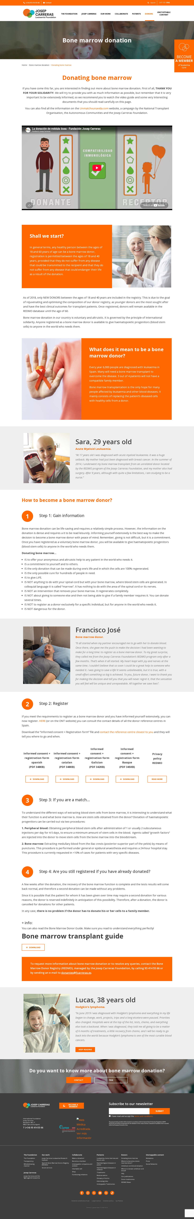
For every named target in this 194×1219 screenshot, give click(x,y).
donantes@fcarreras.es (76, 972)
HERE (42, 721)
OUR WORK (106, 14)
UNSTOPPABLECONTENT (163, 13)
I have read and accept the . (132, 1116)
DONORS (149, 14)
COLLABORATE (121, 14)
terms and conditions (143, 1116)
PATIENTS (136, 14)
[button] (150, 2)
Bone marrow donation (39, 65)
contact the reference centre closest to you (126, 732)
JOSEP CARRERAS (89, 14)
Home (24, 65)
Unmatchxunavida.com (94, 108)
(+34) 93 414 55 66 (33, 3)
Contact (48, 3)
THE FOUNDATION (69, 14)
